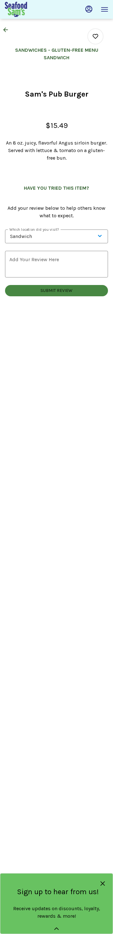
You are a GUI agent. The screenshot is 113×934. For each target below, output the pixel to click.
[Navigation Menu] (104, 9)
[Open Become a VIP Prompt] (56, 928)
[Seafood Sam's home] (33, 9)
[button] (7, 30)
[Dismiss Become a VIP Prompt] (102, 883)
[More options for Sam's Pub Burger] (95, 36)
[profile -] (89, 9)
